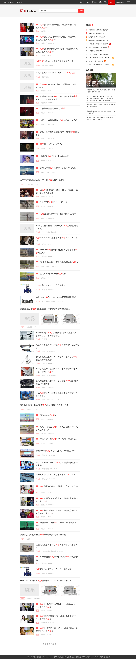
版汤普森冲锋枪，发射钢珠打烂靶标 (58, 213)
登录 (111, 2)
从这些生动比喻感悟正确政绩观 (98, 30)
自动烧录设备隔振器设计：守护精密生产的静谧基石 (45, 309)
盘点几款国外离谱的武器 (52, 273)
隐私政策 (78, 657)
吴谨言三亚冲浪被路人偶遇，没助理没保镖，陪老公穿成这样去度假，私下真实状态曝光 (100, 84)
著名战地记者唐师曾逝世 (96, 33)
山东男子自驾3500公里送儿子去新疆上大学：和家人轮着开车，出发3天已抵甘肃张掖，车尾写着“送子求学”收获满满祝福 (100, 98)
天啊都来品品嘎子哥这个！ (53, 108)
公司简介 (54, 657)
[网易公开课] (87, 2)
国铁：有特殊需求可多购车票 (98, 47)
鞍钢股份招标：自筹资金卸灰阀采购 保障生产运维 (44, 404)
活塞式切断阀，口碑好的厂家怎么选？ (54, 568)
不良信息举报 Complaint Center (90, 657)
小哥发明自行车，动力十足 (53, 201)
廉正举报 (102, 657)
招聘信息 (66, 657)
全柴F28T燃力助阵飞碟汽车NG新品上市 (55, 450)
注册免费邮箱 (119, 2)
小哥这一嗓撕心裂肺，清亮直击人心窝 (58, 120)
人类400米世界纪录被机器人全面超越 (100, 58)
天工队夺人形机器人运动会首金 (98, 44)
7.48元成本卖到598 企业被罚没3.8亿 (100, 54)
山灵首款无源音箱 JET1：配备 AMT (55, 72)
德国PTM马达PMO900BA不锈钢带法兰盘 (56, 297)
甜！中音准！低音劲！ (52, 144)
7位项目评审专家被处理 (96, 61)
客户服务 (72, 657)
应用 (11, 2)
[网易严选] (94, 2)
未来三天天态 (47, 415)
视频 (37, 31)
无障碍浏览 (19, 2)
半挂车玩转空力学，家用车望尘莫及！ (58, 438)
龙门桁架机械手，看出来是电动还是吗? (59, 261)
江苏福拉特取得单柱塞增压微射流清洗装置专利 (43, 534)
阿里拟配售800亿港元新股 (97, 37)
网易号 (38, 65)
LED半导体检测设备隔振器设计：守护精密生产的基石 (46, 580)
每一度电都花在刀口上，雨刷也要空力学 (55, 474)
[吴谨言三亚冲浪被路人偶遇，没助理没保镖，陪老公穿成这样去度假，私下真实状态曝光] (101, 80)
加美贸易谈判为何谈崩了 (96, 51)
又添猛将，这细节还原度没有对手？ (55, 60)
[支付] (100, 2)
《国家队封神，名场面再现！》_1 (56, 156)
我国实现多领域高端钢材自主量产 (99, 40)
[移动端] (81, 2)
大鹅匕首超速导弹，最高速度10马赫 (57, 168)
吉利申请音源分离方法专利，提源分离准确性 (42, 179)
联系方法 (60, 657)
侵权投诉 (108, 657)
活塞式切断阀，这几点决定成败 (52, 285)
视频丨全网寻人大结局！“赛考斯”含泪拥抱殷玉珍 (100, 65)
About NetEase (47, 657)
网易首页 (6, 2)
